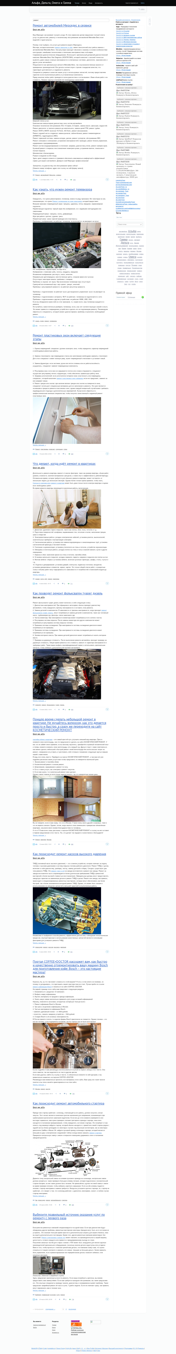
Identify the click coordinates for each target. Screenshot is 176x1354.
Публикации (131, 297)
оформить (130, 260)
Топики (77, 3)
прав (140, 265)
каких (135, 248)
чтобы (133, 284)
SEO (95, 1350)
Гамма (124, 239)
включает (52, 449)
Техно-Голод (60, 1348)
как (119, 248)
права (120, 268)
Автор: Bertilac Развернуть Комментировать (128, 152)
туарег (57, 705)
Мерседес (52, 175)
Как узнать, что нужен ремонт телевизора (62, 189)
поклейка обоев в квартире (42, 739)
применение (122, 271)
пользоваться (129, 262)
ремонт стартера (95, 1133)
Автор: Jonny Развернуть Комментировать (127, 127)
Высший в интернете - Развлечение (128, 20)
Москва (138, 251)
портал (128, 265)
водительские (120, 234)
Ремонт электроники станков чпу (53, 1237)
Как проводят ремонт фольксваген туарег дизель (67, 593)
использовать (133, 246)
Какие (124, 248)
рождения (121, 276)
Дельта (125, 242)
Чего (125, 284)
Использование (122, 245)
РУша (78, 1350)
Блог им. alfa (39, 29)
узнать (37, 321)
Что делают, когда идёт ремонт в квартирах (64, 463)
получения (139, 260)
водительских (131, 234)
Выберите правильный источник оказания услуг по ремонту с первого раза (69, 1216)
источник (53, 1295)
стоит (141, 279)
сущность (120, 281)
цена (141, 281)
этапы (65, 449)
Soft (78, 1348)
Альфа (132, 231)
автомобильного (56, 1200)
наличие (119, 254)
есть (131, 243)
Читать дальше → (39, 171)
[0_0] (135, 1348)
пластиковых (44, 449)
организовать (121, 260)
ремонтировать (124, 273)
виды (139, 231)
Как (36, 1200)
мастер (48, 1089)
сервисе (58, 175)
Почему (134, 265)
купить (120, 251)
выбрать (139, 237)
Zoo (99, 1350)
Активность (99, 3)
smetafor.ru (51, 1348)
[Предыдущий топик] (150, 19)
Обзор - (123, 55)
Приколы (141, 1348)
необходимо (133, 254)
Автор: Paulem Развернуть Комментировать (127, 116)
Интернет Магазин (101, 1348)
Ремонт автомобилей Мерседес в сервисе (62, 25)
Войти (142, 3)
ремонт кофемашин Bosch (42, 986)
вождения (121, 237)
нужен (42, 321)
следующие (59, 449)
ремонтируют (135, 273)
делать (130, 240)
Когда (139, 248)
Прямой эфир (124, 293)
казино (141, 246)
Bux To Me (90, 1348)
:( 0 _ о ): (83, 1348)
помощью (121, 265)
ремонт (139, 271)
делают (137, 239)
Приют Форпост (87, 1350)
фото (136, 281)
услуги (131, 281)
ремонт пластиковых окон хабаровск (70, 378)
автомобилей (45, 175)
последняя (72, 1309)
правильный (45, 1295)
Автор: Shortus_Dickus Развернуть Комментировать (127, 92)
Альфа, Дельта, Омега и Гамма (51, 3)
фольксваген (51, 705)
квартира (43, 839)
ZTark (40, 1348)
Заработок (122, 31)
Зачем (136, 243)
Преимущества (137, 268)
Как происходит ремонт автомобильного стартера (68, 1103)
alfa (36, 179)
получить (119, 262)
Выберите (38, 1295)
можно (133, 251)
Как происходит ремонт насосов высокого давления (69, 854)
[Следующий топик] (150, 23)
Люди (90, 3)
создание (130, 279)
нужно (119, 257)
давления (63, 947)
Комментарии (121, 297)
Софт (45, 1348)
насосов (50, 947)
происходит (131, 270)
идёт (45, 579)
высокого (57, 947)
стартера (64, 1200)
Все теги (119, 217)
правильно (127, 268)
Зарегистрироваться (131, 3)
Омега (132, 256)
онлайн (139, 257)
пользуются (139, 262)
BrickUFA (34, 1348)
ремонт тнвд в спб (58, 871)
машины (126, 251)
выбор (133, 237)
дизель (62, 705)
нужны (125, 257)
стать (136, 279)
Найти (142, 9)
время (128, 237)
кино (74, 1348)
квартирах (56, 579)
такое (126, 281)
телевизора (53, 321)
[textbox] (130, 224)
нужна (141, 254)
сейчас (139, 276)
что (129, 284)
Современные (121, 279)
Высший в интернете (116, 1348)
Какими (129, 248)
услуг (58, 1295)
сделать (132, 276)
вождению (140, 234)
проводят (38, 705)
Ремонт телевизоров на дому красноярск (67, 201)
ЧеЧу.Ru (69, 1348)
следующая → (50, 1309)
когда (42, 579)
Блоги (84, 3)
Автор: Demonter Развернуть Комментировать (128, 104)
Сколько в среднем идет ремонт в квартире (49, 483)
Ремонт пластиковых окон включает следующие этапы (67, 337)
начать (125, 254)
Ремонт (37, 175)
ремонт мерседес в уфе (63, 47)
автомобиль (123, 231)
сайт (127, 276)
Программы (128, 1348)
